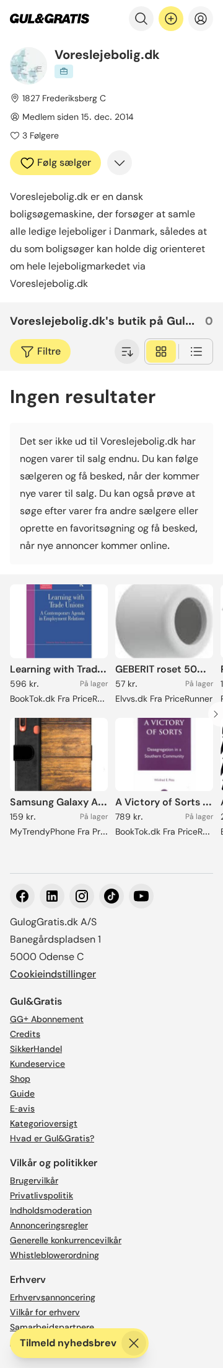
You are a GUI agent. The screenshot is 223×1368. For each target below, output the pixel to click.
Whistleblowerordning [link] (54, 1255)
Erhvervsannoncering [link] (52, 1297)
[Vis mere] (119, 162)
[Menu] (200, 18)
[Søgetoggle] (141, 18)
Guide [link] (22, 1093)
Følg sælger (64, 162)
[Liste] (196, 351)
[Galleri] (161, 351)
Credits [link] (25, 1034)
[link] (49, 19)
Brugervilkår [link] (34, 1180)
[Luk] (133, 1343)
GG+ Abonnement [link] (47, 1019)
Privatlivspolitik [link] (41, 1195)
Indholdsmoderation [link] (51, 1210)
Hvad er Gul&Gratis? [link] (52, 1138)
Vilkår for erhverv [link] (45, 1312)
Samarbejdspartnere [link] (52, 1327)
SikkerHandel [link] (36, 1048)
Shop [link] (20, 1078)
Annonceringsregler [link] (49, 1225)
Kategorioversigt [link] (43, 1123)
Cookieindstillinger (53, 974)
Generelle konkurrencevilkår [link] (65, 1240)
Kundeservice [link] (37, 1063)
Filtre (49, 351)
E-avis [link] (22, 1108)
